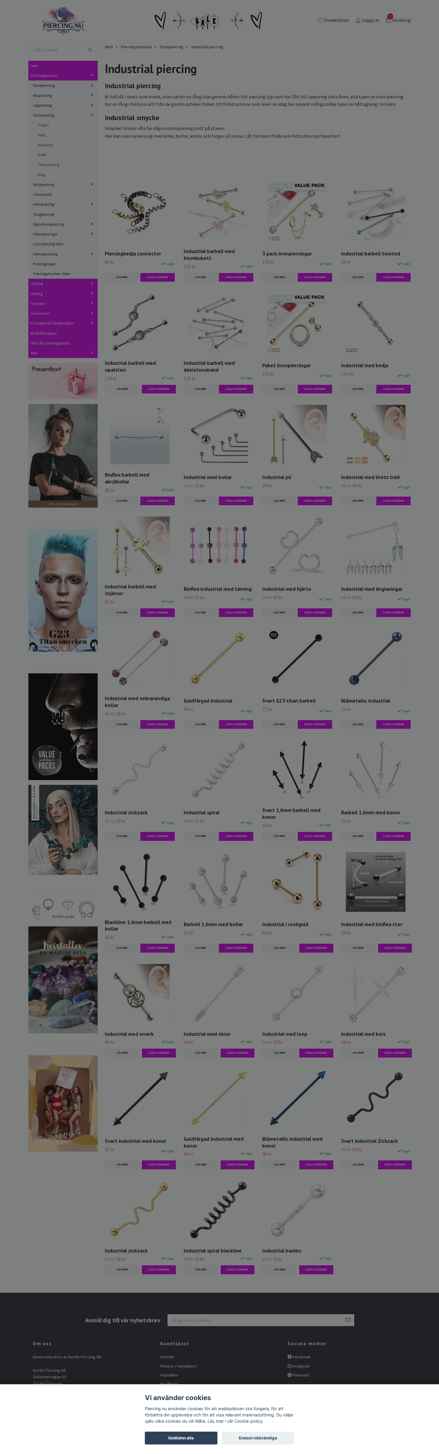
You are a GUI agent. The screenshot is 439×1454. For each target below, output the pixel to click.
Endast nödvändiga (258, 1438)
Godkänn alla (181, 1438)
